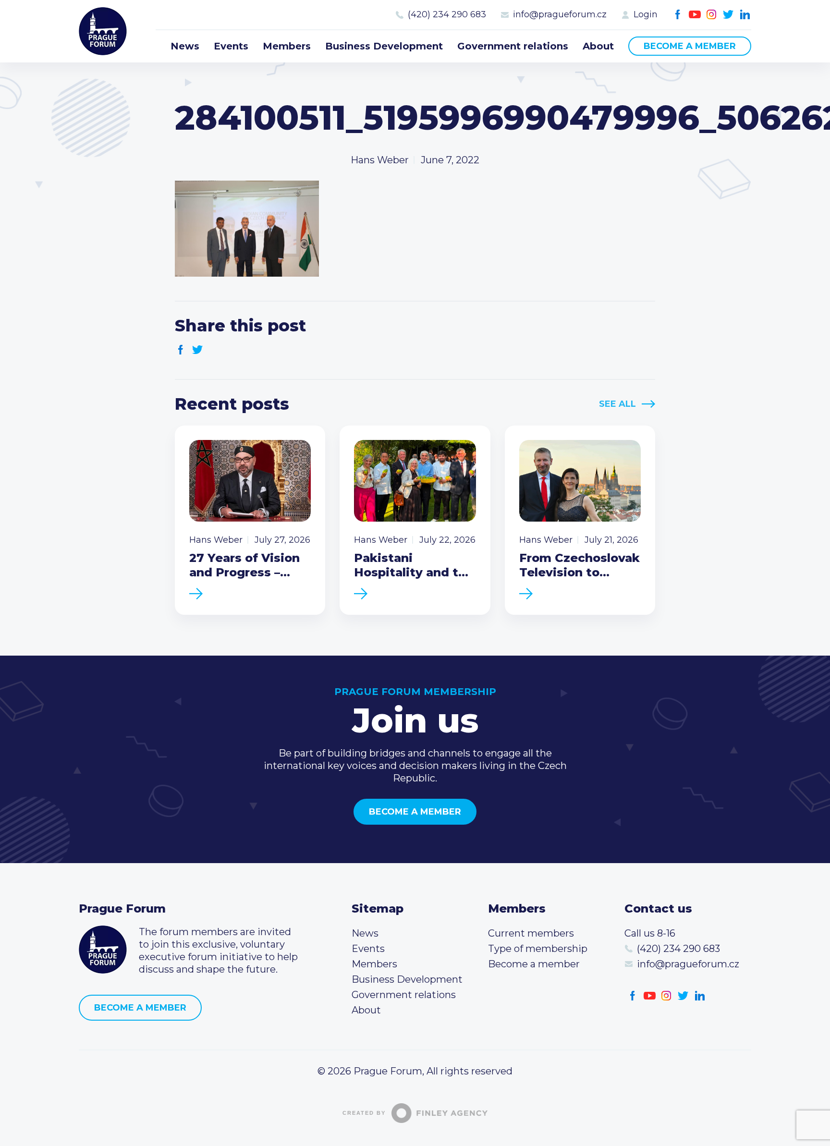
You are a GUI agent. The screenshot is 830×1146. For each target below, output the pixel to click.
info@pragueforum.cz (560, 14)
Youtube (695, 15)
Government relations (512, 46)
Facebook (678, 15)
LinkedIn (745, 15)
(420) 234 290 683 (447, 14)
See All (617, 404)
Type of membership (537, 948)
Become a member (690, 46)
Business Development (384, 46)
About (598, 46)
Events (231, 46)
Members (287, 46)
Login (646, 14)
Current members (531, 933)
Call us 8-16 (649, 933)
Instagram (712, 15)
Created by (364, 1113)
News (185, 46)
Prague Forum (103, 31)
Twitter (728, 15)
